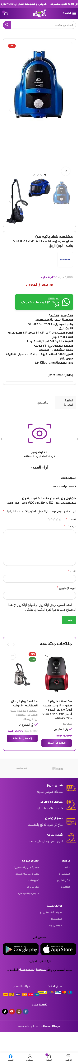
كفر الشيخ (62, 880)
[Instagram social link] (19, 1011)
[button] (67, 110)
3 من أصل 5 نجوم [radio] (52, 519)
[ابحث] (7, 25)
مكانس (65, 711)
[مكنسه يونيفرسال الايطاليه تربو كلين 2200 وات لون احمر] (21, 674)
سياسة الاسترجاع (49, 912)
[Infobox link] (38, 788)
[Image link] (53, 991)
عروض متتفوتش (27, 893)
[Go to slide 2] (40, 175)
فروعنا (64, 860)
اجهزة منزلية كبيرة (26, 873)
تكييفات (32, 880)
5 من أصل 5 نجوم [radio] (47, 519)
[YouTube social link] (12, 1011)
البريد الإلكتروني (65, 588)
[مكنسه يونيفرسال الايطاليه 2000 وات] (55, 674)
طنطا (65, 867)
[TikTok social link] (5, 1011)
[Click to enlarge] (64, 171)
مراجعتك (68, 526)
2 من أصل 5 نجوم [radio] (55, 519)
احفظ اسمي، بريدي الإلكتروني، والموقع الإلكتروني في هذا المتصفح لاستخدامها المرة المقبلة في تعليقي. (41, 607)
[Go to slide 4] (32, 175)
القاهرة (64, 886)
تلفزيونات (32, 886)
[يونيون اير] (56, 767)
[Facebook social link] (26, 1011)
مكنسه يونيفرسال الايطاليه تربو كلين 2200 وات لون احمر (23, 706)
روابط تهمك (52, 905)
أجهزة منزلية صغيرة (25, 867)
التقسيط (54, 918)
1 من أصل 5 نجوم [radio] (58, 519)
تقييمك (69, 519)
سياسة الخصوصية (31, 969)
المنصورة (63, 873)
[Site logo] (38, 13)
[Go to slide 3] (36, 175)
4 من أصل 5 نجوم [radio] (50, 519)
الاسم (70, 571)
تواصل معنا (52, 925)
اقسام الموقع (29, 860)
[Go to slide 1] (44, 175)
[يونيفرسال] (20, 767)
